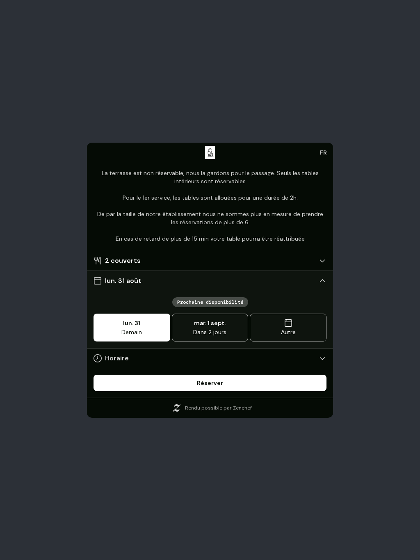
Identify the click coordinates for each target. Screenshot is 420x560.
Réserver (210, 383)
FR (323, 152)
